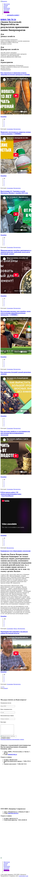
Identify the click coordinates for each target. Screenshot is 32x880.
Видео (5, 6)
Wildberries (6, 12)
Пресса (15, 628)
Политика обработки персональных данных (12, 739)
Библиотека (7, 8)
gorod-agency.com (23, 876)
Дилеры (6, 5)
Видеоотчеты (17, 129)
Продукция (7, 4)
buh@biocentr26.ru (13, 813)
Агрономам (10, 129)
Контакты (6, 11)
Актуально (6, 9)
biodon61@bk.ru (12, 754)
